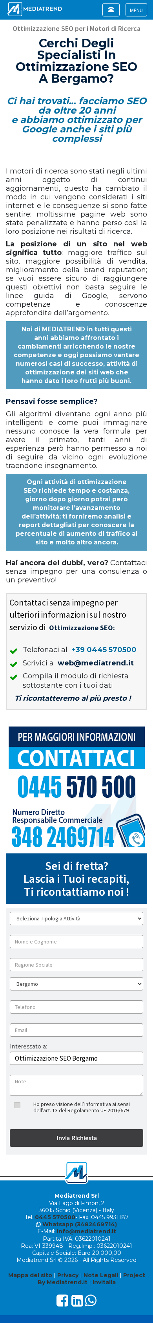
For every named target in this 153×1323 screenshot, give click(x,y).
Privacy (67, 1275)
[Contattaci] (76, 786)
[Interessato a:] (28, 1053)
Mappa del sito (30, 1275)
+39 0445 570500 (104, 649)
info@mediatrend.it (86, 1231)
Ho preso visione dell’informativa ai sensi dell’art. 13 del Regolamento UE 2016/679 (81, 1107)
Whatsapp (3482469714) (79, 1224)
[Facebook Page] (62, 1303)
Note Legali (101, 1275)
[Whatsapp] (91, 1303)
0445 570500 (55, 1217)
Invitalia (104, 1282)
